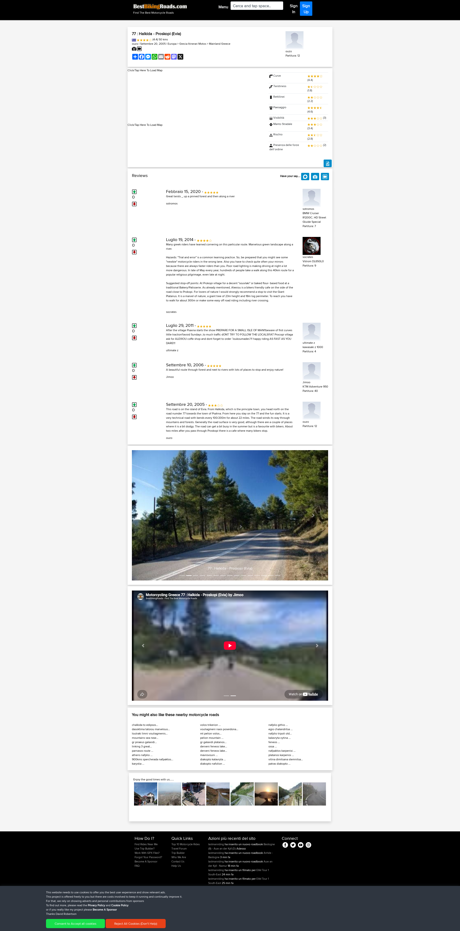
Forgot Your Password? (148, 857)
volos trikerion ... (210, 725)
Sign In (294, 9)
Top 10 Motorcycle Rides (185, 844)
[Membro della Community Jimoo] (312, 370)
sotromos (172, 203)
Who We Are (178, 857)
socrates (171, 312)
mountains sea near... (145, 738)
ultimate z (172, 350)
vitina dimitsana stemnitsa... (285, 759)
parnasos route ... (142, 751)
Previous (128, 793)
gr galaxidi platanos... (213, 742)
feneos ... (274, 742)
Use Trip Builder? (145, 848)
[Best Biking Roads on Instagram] (308, 844)
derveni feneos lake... (213, 746)
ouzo (135, 44)
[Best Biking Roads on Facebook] (285, 844)
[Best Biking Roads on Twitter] (292, 844)
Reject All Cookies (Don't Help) (135, 923)
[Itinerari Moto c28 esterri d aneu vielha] (242, 794)
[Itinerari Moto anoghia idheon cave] (169, 794)
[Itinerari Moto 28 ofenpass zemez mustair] (145, 794)
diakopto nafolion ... (212, 764)
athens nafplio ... (142, 755)
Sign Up (306, 9)
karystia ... (138, 764)
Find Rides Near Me (146, 844)
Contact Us (177, 861)
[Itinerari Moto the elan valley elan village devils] (290, 794)
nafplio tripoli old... (280, 733)
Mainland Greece (219, 44)
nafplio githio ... (278, 725)
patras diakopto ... (279, 764)
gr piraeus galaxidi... (144, 742)
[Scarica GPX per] (328, 163)
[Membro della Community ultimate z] (312, 331)
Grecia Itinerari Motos (192, 44)
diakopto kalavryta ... (213, 759)
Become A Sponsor (146, 861)
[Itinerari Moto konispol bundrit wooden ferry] (266, 794)
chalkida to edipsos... (145, 725)
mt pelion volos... (211, 733)
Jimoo (170, 377)
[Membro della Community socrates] (312, 245)
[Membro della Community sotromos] (312, 197)
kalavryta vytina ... (279, 738)
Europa (172, 44)
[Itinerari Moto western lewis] (217, 794)
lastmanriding (216, 844)
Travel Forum (179, 848)
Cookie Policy (119, 905)
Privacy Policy (96, 905)
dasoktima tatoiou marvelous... (151, 729)
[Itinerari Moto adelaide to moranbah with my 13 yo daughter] (193, 794)
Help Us (176, 866)
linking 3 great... (142, 746)
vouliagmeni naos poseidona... (219, 729)
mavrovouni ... (209, 755)
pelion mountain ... (212, 738)
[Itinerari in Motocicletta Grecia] (134, 39)
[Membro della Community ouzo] (294, 40)
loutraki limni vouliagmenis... (150, 733)
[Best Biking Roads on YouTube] (300, 844)
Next (331, 793)
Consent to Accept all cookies (75, 923)
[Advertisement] (196, 98)
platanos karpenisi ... (281, 755)
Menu (223, 7)
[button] (146, 515)
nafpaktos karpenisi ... (282, 751)
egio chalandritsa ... (280, 729)
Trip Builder (178, 853)
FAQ (137, 866)
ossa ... (272, 746)
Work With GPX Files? (147, 853)
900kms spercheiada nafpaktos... (152, 759)
